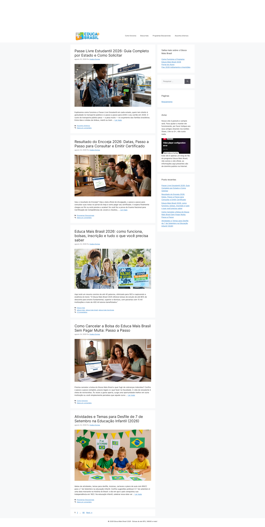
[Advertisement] (62, 14)
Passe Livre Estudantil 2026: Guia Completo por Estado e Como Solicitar (112, 53)
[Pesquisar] (187, 81)
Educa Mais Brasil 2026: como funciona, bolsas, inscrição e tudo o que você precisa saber (111, 235)
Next (89, 513)
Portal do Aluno (167, 65)
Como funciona (130, 36)
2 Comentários (82, 312)
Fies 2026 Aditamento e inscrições (175, 67)
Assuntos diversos (181, 36)
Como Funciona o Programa (172, 59)
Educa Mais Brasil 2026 (171, 62)
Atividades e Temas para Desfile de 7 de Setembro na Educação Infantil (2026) (109, 418)
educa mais (81, 310)
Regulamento (166, 102)
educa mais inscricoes (106, 310)
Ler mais (118, 120)
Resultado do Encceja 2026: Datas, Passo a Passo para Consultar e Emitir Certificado (112, 143)
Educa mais (144, 36)
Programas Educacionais (162, 36)
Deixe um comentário (84, 128)
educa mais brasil (92, 310)
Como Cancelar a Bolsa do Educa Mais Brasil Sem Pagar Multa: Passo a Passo (113, 328)
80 (83, 513)
